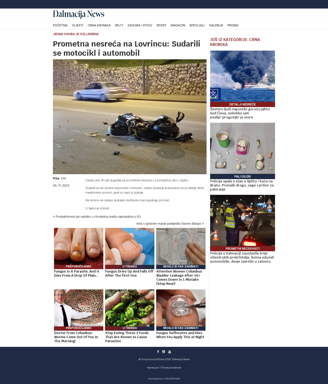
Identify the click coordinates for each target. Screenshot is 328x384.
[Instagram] (164, 351)
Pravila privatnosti (171, 367)
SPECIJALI (197, 25)
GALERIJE (216, 25)
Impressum (153, 367)
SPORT (161, 25)
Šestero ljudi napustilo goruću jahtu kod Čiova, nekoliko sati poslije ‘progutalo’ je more (240, 113)
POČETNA (60, 25)
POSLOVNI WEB (172, 378)
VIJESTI (77, 25)
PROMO (233, 25)
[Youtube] (170, 351)
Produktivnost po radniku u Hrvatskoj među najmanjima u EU (98, 216)
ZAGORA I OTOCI (139, 25)
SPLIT (119, 25)
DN (63, 178)
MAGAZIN (178, 25)
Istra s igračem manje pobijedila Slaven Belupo (168, 223)
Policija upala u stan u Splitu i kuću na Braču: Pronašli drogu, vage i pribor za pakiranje (242, 185)
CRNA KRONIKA (99, 25)
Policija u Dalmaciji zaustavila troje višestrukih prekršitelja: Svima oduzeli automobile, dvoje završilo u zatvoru (242, 257)
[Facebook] (158, 351)
